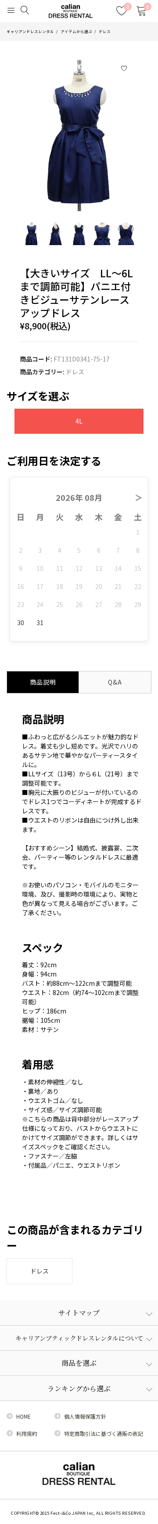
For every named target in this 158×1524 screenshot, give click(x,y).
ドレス (105, 31)
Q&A (115, 682)
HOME (23, 1416)
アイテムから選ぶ (76, 31)
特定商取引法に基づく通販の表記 (103, 1433)
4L (79, 421)
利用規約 (26, 1433)
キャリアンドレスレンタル (30, 31)
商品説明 (43, 682)
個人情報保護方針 (85, 1416)
